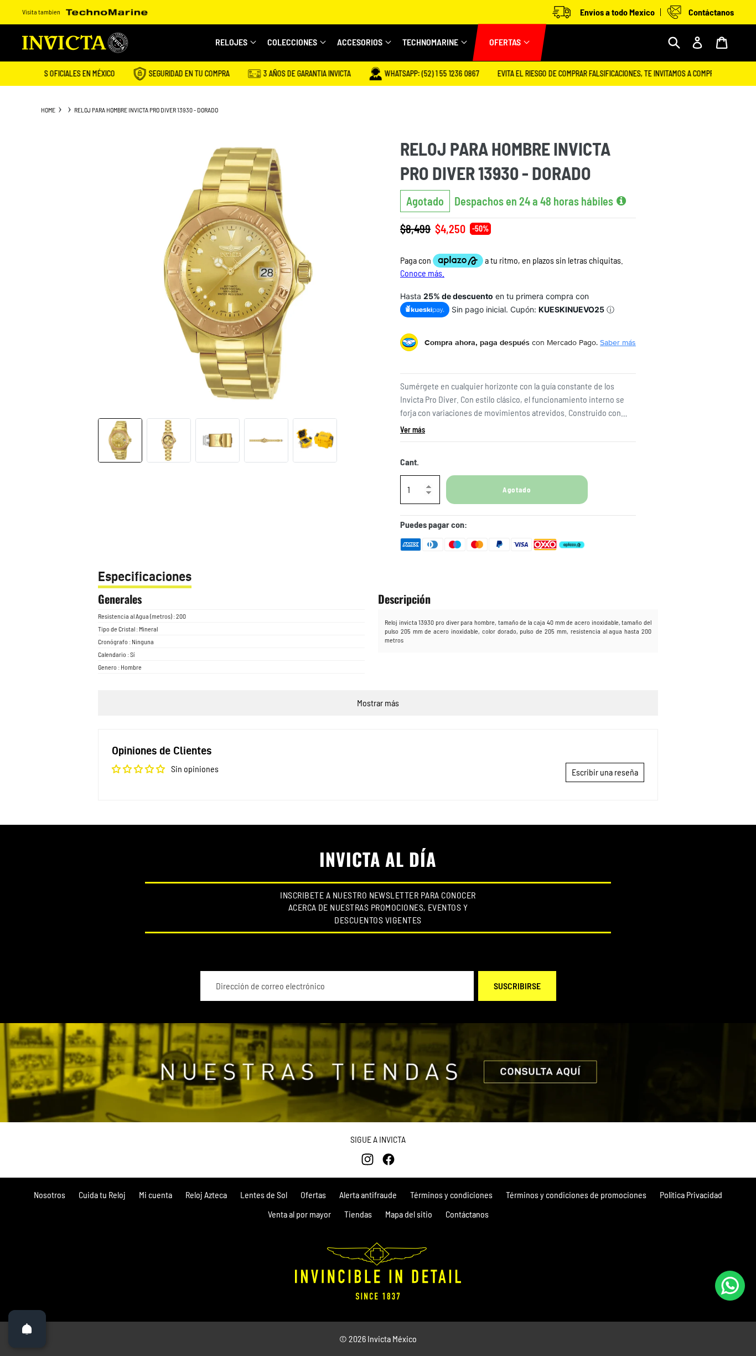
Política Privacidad (691, 1194)
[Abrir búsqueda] (674, 42)
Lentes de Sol (263, 1194)
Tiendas (358, 1214)
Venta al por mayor (299, 1214)
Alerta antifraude (368, 1194)
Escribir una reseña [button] (605, 772)
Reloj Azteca (206, 1194)
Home (48, 110)
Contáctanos (467, 1214)
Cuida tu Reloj (102, 1194)
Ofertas (313, 1194)
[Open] (27, 1329)
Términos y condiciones (451, 1194)
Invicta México (392, 1338)
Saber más (618, 342)
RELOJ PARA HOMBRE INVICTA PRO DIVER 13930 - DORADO (146, 110)
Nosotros (49, 1194)
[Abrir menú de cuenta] (697, 42)
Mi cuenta (155, 1194)
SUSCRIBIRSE (517, 985)
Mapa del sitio (408, 1214)
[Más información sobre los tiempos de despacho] (621, 201)
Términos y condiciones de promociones (576, 1194)
